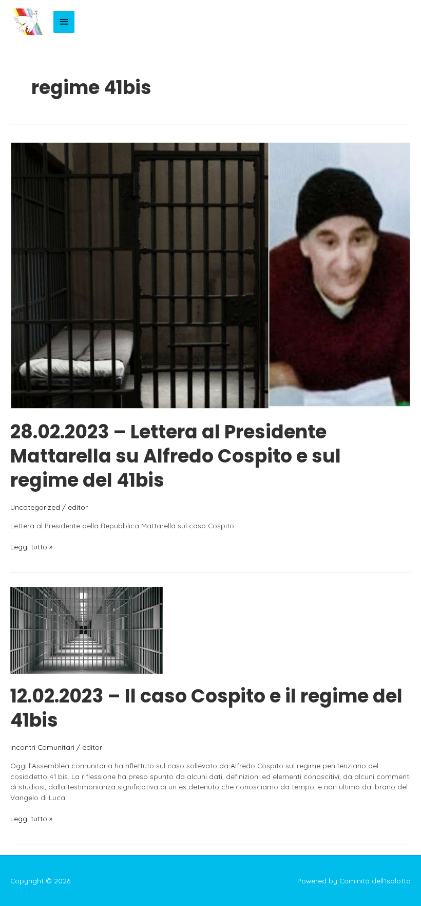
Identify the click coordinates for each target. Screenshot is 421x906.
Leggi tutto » (31, 547)
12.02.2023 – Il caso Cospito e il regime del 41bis (206, 708)
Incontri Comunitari (42, 747)
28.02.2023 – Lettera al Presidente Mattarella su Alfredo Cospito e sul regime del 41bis (175, 456)
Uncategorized (35, 507)
